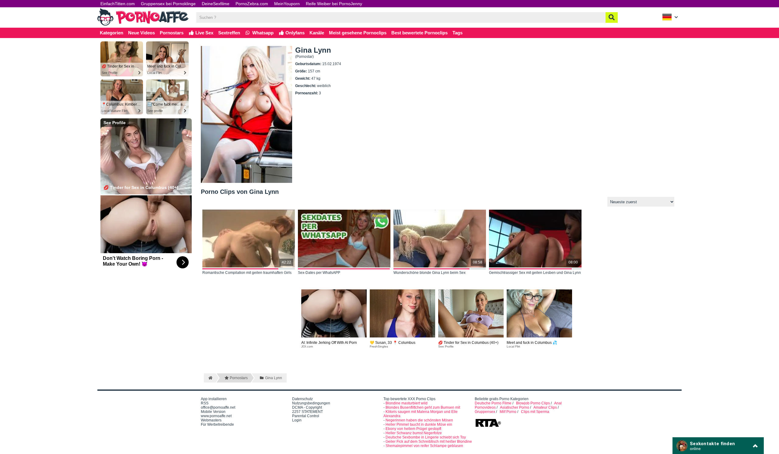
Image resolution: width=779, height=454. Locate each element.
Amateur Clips (545, 407)
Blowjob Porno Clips (533, 403)
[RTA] (488, 426)
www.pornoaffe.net (216, 416)
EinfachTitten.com (117, 3)
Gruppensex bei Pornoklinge (168, 3)
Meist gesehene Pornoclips (357, 32)
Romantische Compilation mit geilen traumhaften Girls (247, 273)
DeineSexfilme (215, 3)
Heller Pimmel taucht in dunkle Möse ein (419, 424)
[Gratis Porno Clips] (143, 25)
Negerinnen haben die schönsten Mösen (419, 420)
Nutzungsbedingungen (311, 403)
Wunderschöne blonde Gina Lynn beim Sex (429, 273)
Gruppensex (485, 412)
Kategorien (111, 32)
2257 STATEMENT (307, 412)
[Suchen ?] (612, 17)
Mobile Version (213, 412)
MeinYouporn (287, 3)
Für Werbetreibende (217, 424)
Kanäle (316, 32)
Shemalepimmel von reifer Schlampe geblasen (424, 446)
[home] (210, 377)
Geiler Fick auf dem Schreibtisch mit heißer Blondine (429, 441)
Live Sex (203, 32)
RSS (204, 403)
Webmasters (211, 420)
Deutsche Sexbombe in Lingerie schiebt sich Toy (426, 437)
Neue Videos (141, 32)
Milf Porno (508, 412)
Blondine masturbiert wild (407, 403)
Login (297, 420)
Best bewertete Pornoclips (419, 32)
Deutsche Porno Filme (493, 403)
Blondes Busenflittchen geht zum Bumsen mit (423, 407)
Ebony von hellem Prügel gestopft (413, 429)
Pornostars (171, 32)
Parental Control (305, 416)
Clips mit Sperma (535, 412)
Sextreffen (229, 32)
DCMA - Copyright (307, 407)
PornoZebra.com (252, 3)
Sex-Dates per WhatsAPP (319, 273)
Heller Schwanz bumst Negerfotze (414, 433)
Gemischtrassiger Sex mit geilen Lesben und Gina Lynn (535, 273)
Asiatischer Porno (514, 407)
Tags (457, 32)
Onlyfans (294, 32)
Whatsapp (262, 32)
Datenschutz (302, 399)
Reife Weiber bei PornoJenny (334, 3)
